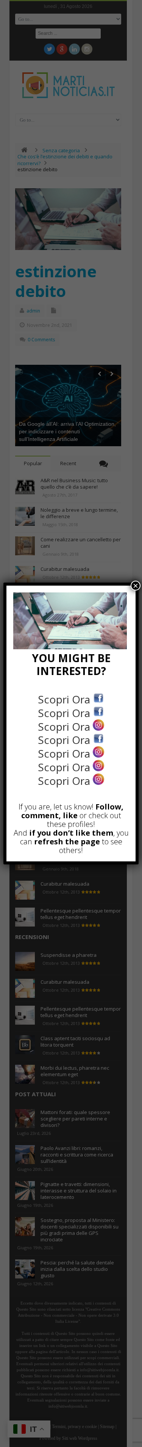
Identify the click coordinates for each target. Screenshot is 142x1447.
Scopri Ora (65, 699)
